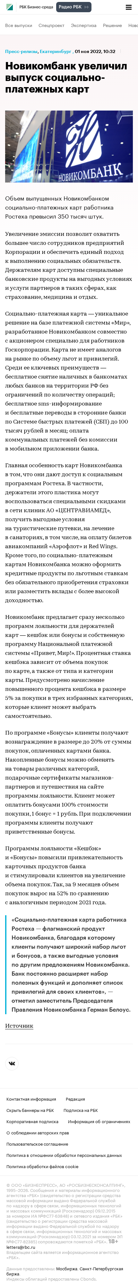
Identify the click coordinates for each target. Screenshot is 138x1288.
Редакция (75, 1098)
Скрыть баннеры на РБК (30, 1109)
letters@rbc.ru (20, 1246)
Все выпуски (18, 24)
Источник (19, 1026)
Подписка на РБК (81, 1109)
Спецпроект (52, 24)
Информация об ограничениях (99, 1121)
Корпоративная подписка (32, 1121)
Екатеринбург (55, 51)
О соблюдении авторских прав (37, 1132)
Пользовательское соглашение (37, 1143)
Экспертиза (84, 24)
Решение (112, 24)
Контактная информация (31, 1098)
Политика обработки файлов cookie (42, 1166)
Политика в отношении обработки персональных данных (64, 1154)
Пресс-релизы (21, 51)
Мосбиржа (66, 1268)
